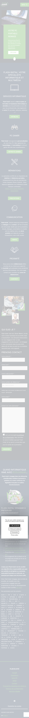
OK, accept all (15, 525)
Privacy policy (14, 535)
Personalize (15, 532)
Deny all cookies (15, 529)
